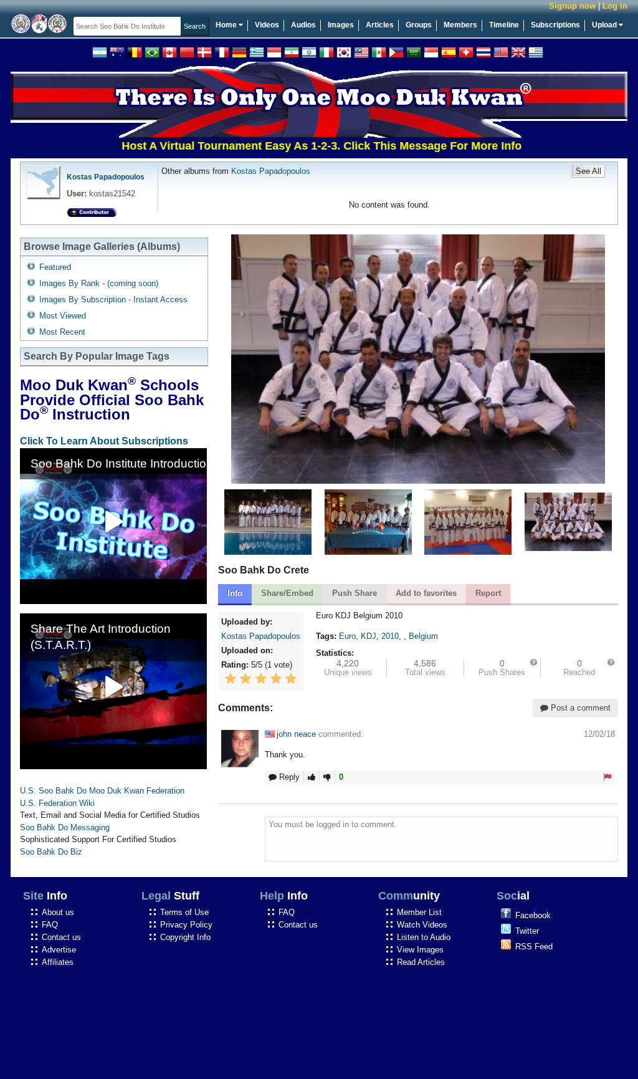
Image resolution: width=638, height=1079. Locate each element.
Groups (419, 25)
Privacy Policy (186, 924)
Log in (614, 6)
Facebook (533, 915)
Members (460, 25)
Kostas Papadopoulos (106, 177)
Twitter (527, 931)
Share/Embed (287, 593)
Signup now (572, 6)
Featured (55, 267)
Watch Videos (422, 924)
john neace (296, 734)
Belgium (423, 636)
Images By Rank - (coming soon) (98, 283)
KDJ (368, 636)
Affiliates (58, 962)
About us (58, 912)
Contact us (61, 937)
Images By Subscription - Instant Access (113, 299)
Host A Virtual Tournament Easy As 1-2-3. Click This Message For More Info (292, 146)
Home (227, 25)
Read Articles (421, 962)
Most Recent (62, 332)
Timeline (504, 25)
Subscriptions (555, 25)
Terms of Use (184, 912)
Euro (347, 636)
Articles (380, 25)
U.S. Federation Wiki (57, 803)
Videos (267, 25)
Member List (419, 912)
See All (588, 171)
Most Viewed (62, 315)
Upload (605, 25)
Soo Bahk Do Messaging (65, 827)
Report (488, 593)
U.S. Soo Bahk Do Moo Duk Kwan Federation (102, 790)
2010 (390, 636)
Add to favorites (426, 593)
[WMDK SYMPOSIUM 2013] (268, 552)
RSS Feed (534, 946)
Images (341, 25)
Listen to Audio (423, 937)
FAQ (50, 924)
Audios (303, 25)
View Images (420, 949)
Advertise (59, 949)
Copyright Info (185, 937)
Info (234, 593)
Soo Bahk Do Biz (51, 851)
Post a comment (579, 707)
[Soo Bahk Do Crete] (468, 552)
